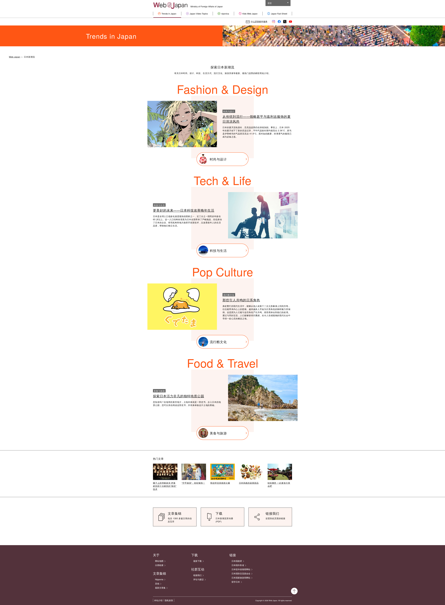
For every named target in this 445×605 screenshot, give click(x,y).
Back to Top (294, 591)
